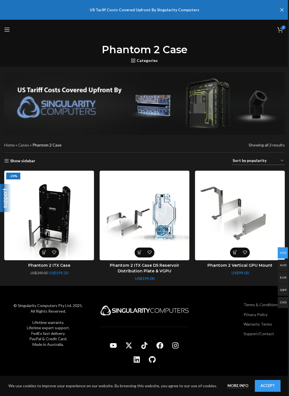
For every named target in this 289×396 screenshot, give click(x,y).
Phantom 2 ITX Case (49, 265)
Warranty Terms (258, 324)
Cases (23, 145)
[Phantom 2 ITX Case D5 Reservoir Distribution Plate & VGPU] (144, 215)
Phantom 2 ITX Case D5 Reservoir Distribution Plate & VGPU (144, 268)
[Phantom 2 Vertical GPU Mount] (240, 215)
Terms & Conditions (261, 304)
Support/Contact (259, 333)
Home (9, 145)
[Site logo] (144, 29)
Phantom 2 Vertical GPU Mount (239, 265)
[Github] (152, 359)
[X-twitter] (129, 345)
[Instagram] (175, 345)
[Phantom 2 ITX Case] (49, 215)
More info (238, 385)
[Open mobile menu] (7, 29)
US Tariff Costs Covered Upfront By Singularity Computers (144, 9)
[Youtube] (113, 345)
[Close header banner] (282, 10)
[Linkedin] (137, 359)
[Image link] (144, 310)
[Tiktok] (144, 345)
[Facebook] (160, 345)
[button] (44, 252)
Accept (267, 385)
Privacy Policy (256, 314)
